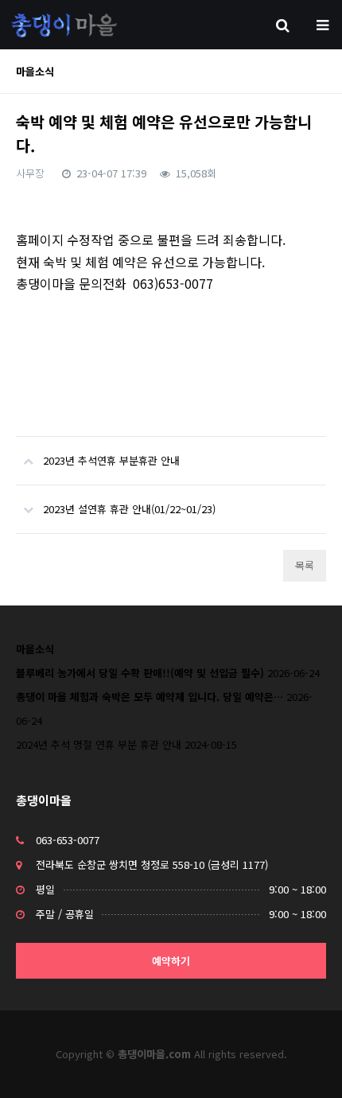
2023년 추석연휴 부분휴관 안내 (111, 460)
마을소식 (35, 648)
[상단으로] (306, 1062)
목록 (304, 565)
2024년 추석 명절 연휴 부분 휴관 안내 (98, 744)
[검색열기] (282, 24)
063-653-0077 (67, 839)
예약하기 (171, 960)
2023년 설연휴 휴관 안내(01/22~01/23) (129, 508)
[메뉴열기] (322, 24)
